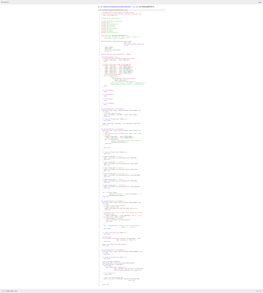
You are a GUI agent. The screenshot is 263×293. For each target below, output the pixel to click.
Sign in (260, 2)
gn (98, 6)
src (134, 6)
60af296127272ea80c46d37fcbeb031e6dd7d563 (117, 6)
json (260, 290)
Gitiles (8, 291)
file (126, 10)
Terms (15, 291)
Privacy (12, 291)
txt (257, 290)
